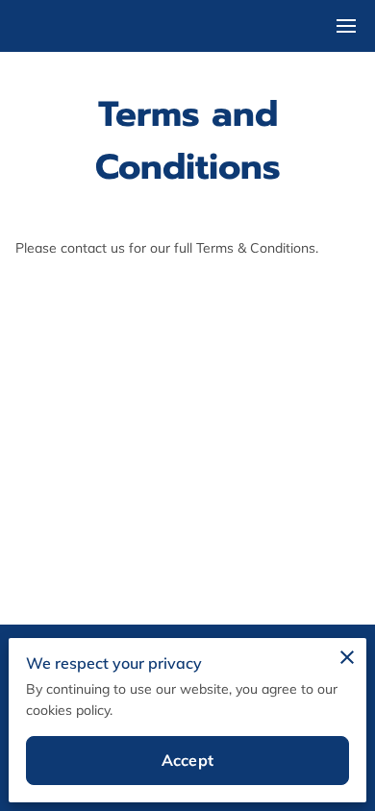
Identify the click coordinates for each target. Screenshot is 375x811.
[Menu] (346, 26)
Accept (187, 760)
